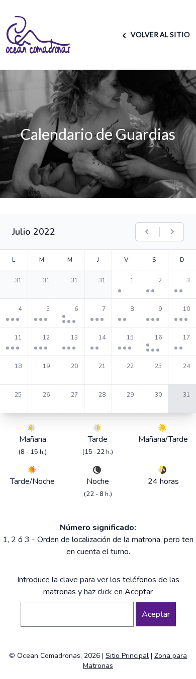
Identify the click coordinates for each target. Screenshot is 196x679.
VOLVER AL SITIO (159, 34)
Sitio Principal (127, 655)
